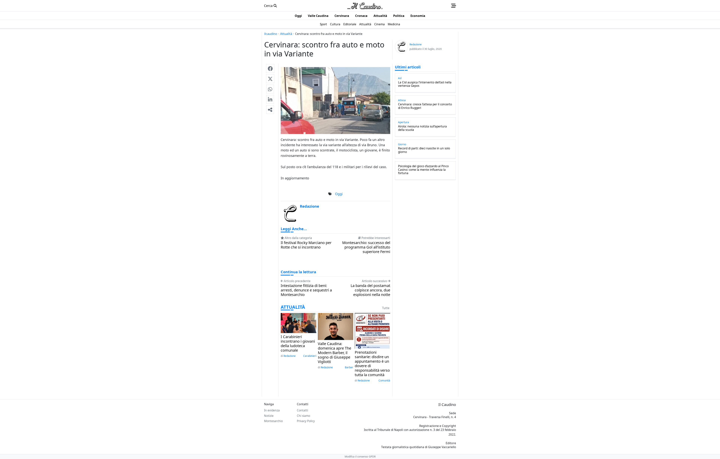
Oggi (339, 194)
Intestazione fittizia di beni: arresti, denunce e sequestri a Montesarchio (306, 290)
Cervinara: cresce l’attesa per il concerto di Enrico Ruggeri (425, 106)
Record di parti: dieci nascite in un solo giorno (424, 150)
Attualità (286, 34)
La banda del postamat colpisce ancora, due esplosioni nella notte (370, 290)
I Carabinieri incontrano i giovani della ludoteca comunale (298, 344)
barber (349, 367)
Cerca (269, 5)
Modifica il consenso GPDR (360, 456)
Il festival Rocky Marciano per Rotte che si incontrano (306, 244)
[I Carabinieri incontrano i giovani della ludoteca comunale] (298, 322)
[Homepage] (365, 5)
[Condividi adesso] (270, 109)
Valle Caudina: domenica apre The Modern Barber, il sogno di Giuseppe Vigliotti (334, 352)
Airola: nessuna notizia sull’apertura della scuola (422, 128)
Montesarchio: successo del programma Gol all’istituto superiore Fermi (366, 247)
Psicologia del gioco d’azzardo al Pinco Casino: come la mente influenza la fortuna (423, 170)
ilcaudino (270, 34)
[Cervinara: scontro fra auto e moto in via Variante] (270, 68)
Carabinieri (309, 356)
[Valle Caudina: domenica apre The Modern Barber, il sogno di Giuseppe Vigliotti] (335, 326)
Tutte (385, 308)
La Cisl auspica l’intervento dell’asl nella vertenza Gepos (425, 84)
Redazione (290, 356)
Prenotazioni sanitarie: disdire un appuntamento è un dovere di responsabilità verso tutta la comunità (372, 363)
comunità (384, 380)
